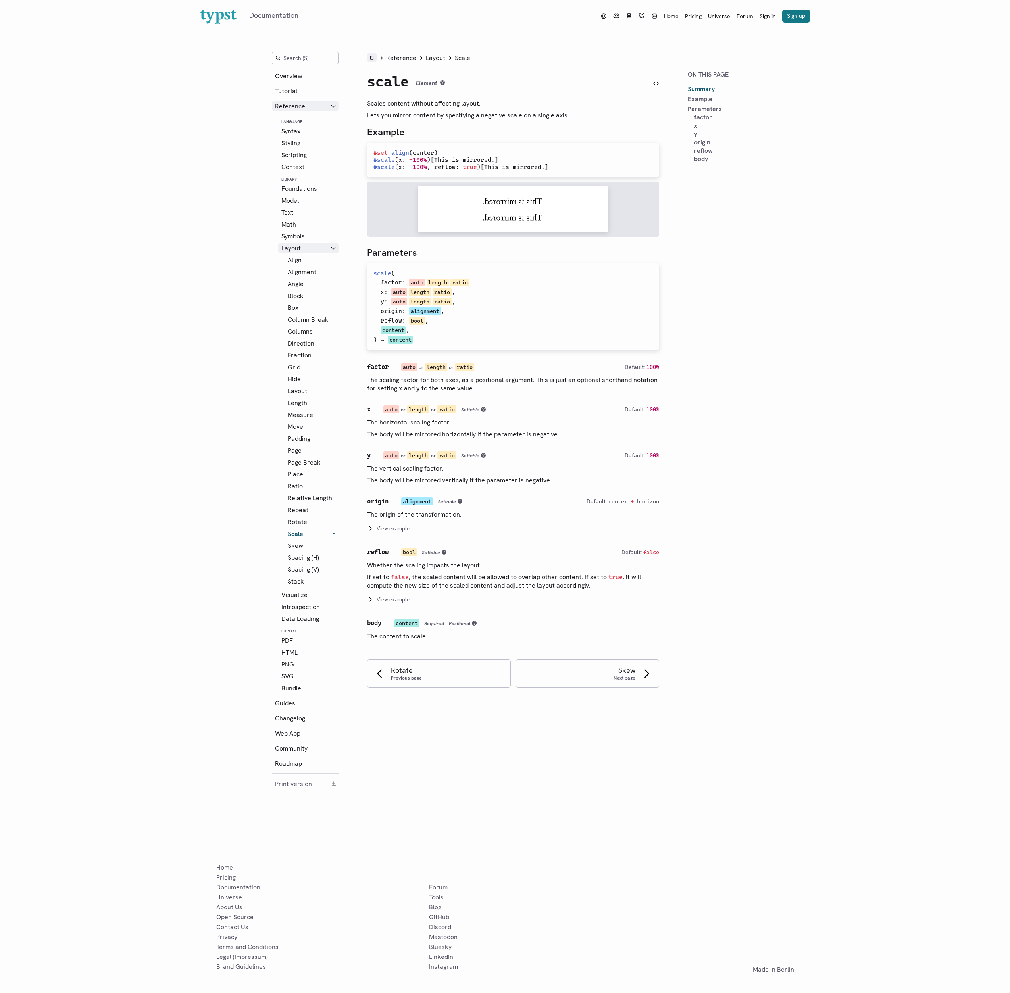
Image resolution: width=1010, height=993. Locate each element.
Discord (440, 927)
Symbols (293, 236)
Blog (435, 907)
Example (700, 99)
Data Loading (300, 619)
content (393, 330)
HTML (289, 652)
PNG (287, 664)
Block (296, 296)
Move (295, 427)
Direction (301, 343)
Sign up (796, 15)
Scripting (294, 155)
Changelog (290, 718)
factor (391, 282)
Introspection (300, 607)
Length (297, 403)
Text (287, 212)
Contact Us (232, 927)
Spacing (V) (303, 569)
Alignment (302, 272)
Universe (719, 16)
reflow (391, 320)
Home (671, 16)
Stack (296, 581)
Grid (294, 367)
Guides (285, 703)
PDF (287, 640)
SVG (287, 676)
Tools (436, 897)
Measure (300, 415)
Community (291, 748)
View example (393, 528)
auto (417, 282)
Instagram (443, 966)
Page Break (304, 462)
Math (288, 224)
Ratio (295, 486)
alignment (425, 311)
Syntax (290, 131)
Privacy (226, 937)
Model (290, 200)
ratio (460, 282)
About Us (229, 907)
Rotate (297, 522)
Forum (745, 16)
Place (295, 474)
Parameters (705, 109)
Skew (295, 546)
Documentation (238, 887)
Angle (296, 284)
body (701, 159)
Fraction (300, 355)
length (437, 282)
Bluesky (440, 947)
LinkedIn (441, 957)
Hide (294, 379)
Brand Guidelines (241, 966)
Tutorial (286, 91)
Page (295, 450)
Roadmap (288, 763)
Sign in (768, 16)
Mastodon (443, 937)
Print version (293, 784)
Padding (299, 438)
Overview (288, 76)
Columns (300, 331)
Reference (290, 106)
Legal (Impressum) (242, 957)
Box (293, 307)
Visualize (294, 595)
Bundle (291, 688)
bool (417, 320)
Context (292, 167)
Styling (290, 143)
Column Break (308, 319)
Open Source (235, 917)
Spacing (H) (303, 557)
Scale (295, 534)
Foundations (299, 188)
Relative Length (310, 498)
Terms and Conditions (247, 947)
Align (295, 260)
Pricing (693, 16)
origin (391, 311)
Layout (291, 248)
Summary (701, 89)
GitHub (439, 917)
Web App (287, 733)
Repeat (298, 510)
